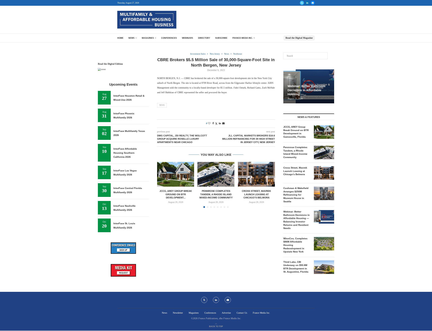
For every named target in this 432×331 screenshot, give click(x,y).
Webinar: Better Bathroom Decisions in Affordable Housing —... (306, 90)
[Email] (313, 3)
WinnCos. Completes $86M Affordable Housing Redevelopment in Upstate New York (295, 245)
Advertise (226, 313)
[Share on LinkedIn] (220, 123)
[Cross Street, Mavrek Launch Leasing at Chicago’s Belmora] (256, 174)
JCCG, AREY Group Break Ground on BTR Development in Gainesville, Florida (296, 131)
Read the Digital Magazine (299, 38)
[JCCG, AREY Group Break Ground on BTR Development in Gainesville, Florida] (175, 174)
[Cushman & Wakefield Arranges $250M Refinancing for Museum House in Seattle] (324, 193)
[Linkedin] (307, 3)
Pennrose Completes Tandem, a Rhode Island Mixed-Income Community (216, 194)
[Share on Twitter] (216, 123)
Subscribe (221, 38)
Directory (204, 38)
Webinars (187, 38)
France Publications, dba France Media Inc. (219, 318)
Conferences (169, 38)
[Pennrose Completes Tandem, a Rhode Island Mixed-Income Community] (215, 174)
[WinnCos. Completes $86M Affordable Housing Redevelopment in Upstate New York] (324, 243)
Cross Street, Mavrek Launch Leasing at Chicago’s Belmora (256, 194)
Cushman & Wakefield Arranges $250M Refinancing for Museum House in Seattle (295, 195)
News (131, 38)
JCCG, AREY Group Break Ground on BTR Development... (175, 194)
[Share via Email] (223, 123)
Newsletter (178, 313)
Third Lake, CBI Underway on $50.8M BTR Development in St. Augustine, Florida (295, 267)
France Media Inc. (242, 38)
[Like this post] (209, 123)
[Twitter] (302, 3)
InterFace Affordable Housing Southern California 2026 (125, 152)
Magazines (148, 38)
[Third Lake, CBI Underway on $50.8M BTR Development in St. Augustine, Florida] (324, 267)
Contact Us (242, 313)
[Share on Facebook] (213, 123)
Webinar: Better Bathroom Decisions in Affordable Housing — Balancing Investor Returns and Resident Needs (296, 220)
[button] (162, 185)
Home (120, 38)
